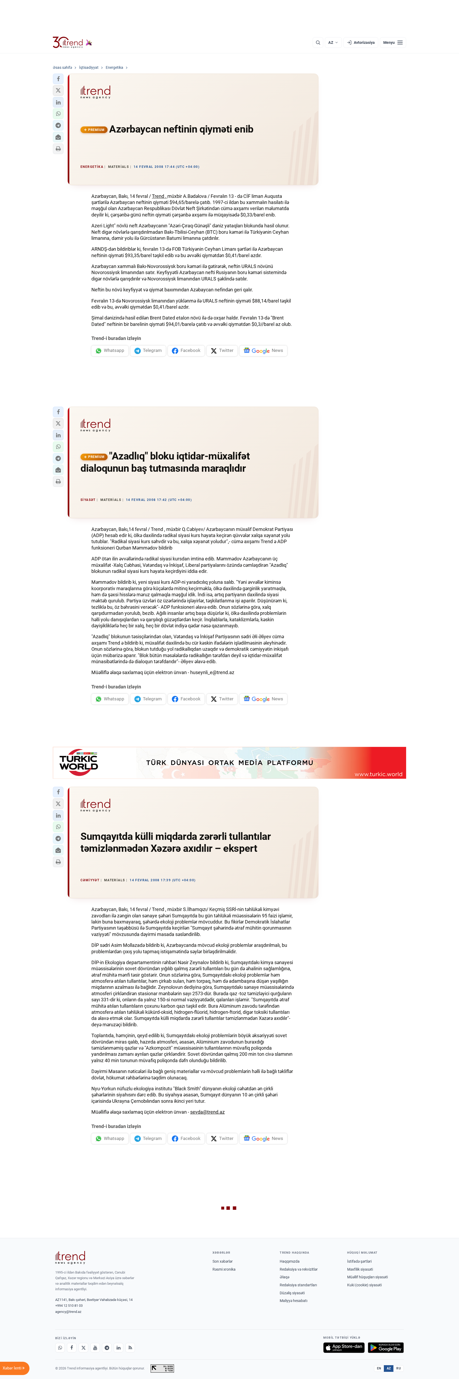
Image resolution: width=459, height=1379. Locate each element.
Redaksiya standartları (298, 1285)
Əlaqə (284, 1277)
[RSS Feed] (130, 1347)
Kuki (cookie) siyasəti (364, 1285)
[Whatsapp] (60, 1347)
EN (379, 1368)
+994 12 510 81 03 (69, 1306)
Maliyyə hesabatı (293, 1301)
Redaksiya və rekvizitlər (299, 1269)
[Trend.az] (72, 42)
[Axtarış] (318, 42)
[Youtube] (95, 1347)
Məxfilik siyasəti (360, 1269)
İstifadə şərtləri (359, 1261)
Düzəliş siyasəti (292, 1293)
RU (398, 1368)
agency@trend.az (68, 1312)
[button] (58, 79)
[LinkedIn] (118, 1347)
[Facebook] (71, 1347)
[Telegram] (107, 1347)
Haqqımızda (290, 1261)
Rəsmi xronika (224, 1269)
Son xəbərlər (222, 1261)
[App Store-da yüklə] (344, 1347)
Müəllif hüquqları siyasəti (367, 1277)
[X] (83, 1347)
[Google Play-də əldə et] (386, 1347)
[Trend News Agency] (70, 1257)
